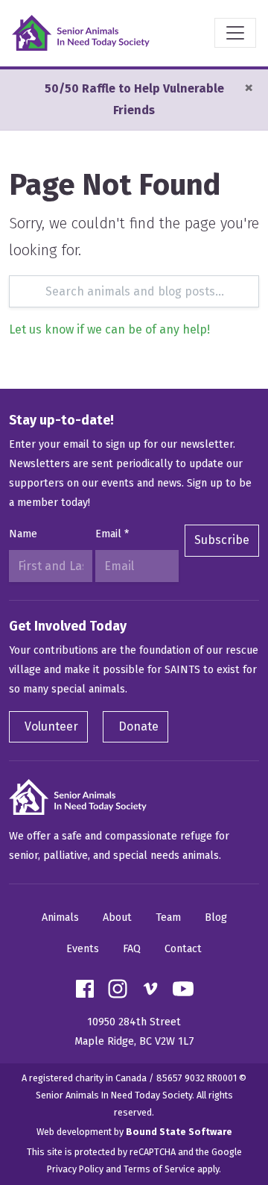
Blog (216, 917)
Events (82, 948)
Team (168, 917)
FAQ (132, 948)
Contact (183, 948)
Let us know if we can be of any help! (109, 329)
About (117, 917)
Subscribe (221, 540)
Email (112, 534)
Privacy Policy (75, 1169)
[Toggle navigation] (235, 33)
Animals (60, 917)
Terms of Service (159, 1169)
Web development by (134, 1131)
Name (23, 534)
